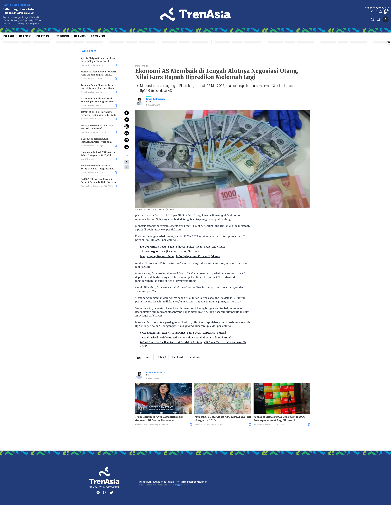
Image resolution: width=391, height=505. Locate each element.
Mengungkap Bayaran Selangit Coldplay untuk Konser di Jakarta (180, 256)
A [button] (126, 162)
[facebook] (126, 112)
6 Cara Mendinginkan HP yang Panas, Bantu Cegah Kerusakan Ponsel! (183, 332)
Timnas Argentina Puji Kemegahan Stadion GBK (169, 251)
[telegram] (126, 133)
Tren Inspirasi (61, 35)
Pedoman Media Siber (197, 481)
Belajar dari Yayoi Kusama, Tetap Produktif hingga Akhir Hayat (97, 168)
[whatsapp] (126, 126)
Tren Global (80, 35)
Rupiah (148, 357)
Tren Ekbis (8, 35)
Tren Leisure (42, 35)
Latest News (89, 51)
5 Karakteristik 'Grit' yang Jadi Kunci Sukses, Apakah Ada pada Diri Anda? (185, 337)
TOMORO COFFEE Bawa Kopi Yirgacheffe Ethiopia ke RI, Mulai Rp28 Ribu (99, 115)
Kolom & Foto (98, 35)
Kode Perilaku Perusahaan (173, 481)
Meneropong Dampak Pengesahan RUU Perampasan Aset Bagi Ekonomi (279, 418)
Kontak (156, 481)
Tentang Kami (145, 481)
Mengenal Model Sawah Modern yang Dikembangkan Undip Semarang (99, 74)
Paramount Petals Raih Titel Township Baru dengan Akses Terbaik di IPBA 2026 (97, 101)
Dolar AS (161, 357)
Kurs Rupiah (177, 357)
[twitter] (126, 119)
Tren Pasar (25, 35)
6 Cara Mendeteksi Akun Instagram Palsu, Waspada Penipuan (96, 141)
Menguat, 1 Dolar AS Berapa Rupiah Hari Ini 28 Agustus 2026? (222, 418)
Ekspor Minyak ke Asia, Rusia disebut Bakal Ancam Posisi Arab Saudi (182, 246)
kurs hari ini (195, 357)
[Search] (379, 19)
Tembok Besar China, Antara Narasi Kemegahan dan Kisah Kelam (97, 88)
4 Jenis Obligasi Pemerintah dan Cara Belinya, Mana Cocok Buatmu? (98, 61)
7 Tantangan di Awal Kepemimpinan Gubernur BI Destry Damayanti (159, 418)
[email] (126, 140)
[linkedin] (126, 147)
